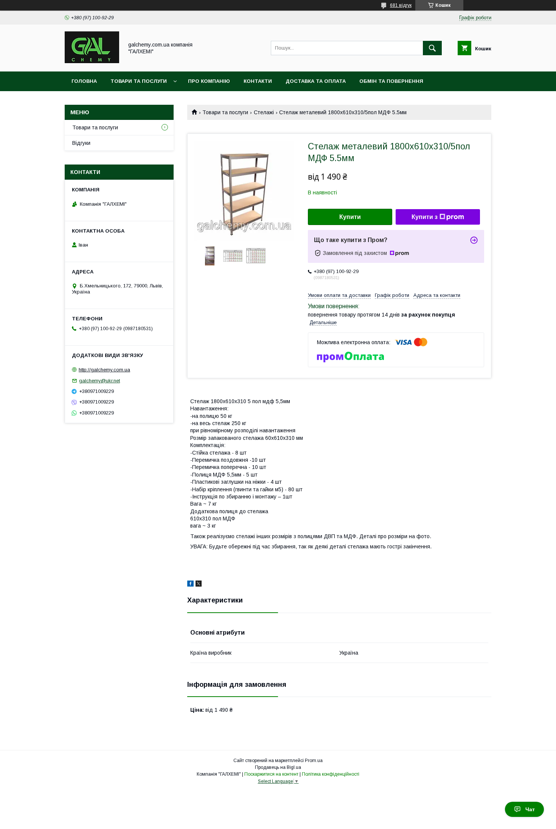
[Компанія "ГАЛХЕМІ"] (92, 62)
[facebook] (190, 585)
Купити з (425, 217)
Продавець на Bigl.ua (278, 767)
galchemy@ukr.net (99, 380)
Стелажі (264, 112)
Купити (350, 217)
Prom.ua (314, 760)
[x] (199, 585)
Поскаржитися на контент (271, 774)
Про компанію (209, 81)
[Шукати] (432, 48)
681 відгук (401, 5)
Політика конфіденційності (330, 774)
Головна (84, 81)
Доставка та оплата (316, 81)
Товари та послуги (138, 81)
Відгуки (81, 143)
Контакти (258, 81)
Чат (530, 809)
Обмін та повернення (391, 81)
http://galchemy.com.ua (104, 370)
